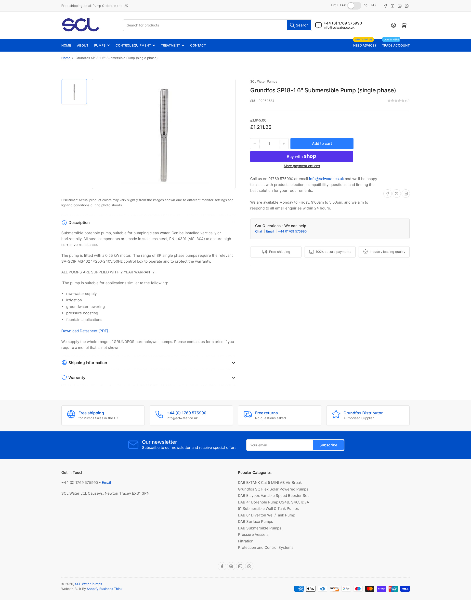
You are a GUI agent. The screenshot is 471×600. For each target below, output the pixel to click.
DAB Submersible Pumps (259, 528)
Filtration (245, 541)
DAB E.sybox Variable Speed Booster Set (273, 495)
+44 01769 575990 (292, 231)
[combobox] (217, 25)
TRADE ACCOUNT (396, 43)
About (82, 45)
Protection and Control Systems (265, 547)
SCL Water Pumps (263, 81)
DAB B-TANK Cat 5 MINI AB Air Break (270, 482)
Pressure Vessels (253, 534)
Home (66, 45)
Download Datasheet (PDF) (84, 331)
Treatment (170, 45)
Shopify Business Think (104, 589)
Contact (198, 45)
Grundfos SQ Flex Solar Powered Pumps (273, 489)
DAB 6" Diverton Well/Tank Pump (266, 515)
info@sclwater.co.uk (339, 27)
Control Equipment (133, 45)
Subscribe (328, 445)
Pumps (99, 45)
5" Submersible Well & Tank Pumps (268, 508)
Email (270, 231)
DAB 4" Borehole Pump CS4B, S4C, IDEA (273, 502)
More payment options (302, 165)
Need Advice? (364, 43)
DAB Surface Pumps (255, 521)
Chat (259, 231)
